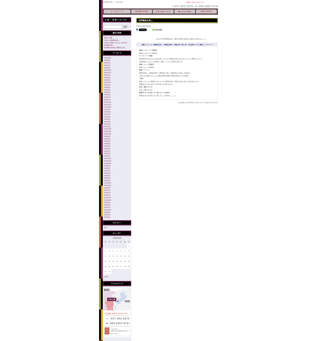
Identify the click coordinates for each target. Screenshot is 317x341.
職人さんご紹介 (185, 11)
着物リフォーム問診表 (146, 67)
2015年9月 (107, 165)
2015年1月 (107, 180)
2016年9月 (107, 136)
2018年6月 (107, 87)
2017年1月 (107, 126)
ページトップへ (292, 294)
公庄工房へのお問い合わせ (164, 84)
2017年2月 (107, 124)
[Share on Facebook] (137, 30)
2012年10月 (107, 209)
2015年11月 (107, 160)
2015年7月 (107, 170)
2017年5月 (107, 116)
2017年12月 (107, 102)
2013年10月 (107, 200)
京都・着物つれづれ (145, 90)
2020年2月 (107, 65)
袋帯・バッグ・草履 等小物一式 (171, 61)
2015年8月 (107, 168)
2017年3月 (107, 121)
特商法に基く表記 (180, 81)
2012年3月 (107, 214)
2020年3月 (107, 62)
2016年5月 (107, 146)
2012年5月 (107, 212)
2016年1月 (107, 155)
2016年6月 (107, 143)
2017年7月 (107, 114)
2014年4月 (107, 192)
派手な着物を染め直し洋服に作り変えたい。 (190, 39)
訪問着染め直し (109, 45)
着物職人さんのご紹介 (146, 84)
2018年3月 (107, 94)
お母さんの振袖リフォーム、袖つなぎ (115, 42)
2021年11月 (107, 57)
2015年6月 (107, 173)
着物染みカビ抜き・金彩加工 (180, 73)
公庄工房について (163, 11)
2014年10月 (107, 185)
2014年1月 (107, 195)
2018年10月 (107, 82)
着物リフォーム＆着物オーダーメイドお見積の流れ (156, 81)
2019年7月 (107, 75)
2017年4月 (107, 119)
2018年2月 (107, 97)
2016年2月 (107, 153)
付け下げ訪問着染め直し (164, 39)
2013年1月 (107, 207)
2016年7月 (107, 141)
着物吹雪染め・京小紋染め (180, 75)
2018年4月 (107, 92)
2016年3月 (107, 151)
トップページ (117, 11)
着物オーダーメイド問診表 (148, 53)
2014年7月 (107, 190)
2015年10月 (107, 163)
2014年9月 (107, 187)
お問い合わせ (207, 11)
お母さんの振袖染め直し (111, 40)
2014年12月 (107, 182)
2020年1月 (107, 67)
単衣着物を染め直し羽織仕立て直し (115, 47)
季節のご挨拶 (108, 37)
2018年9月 (107, 84)
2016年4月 (107, 148)
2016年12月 (107, 128)
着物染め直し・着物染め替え (148, 73)
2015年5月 (107, 175)
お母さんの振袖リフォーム (148, 75)
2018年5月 (107, 89)
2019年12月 (107, 70)
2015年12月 (107, 158)
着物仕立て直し (164, 73)
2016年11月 (107, 131)
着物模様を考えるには (146, 59)
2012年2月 (107, 217)
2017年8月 (107, 111)
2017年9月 (107, 109)
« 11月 (106, 276)
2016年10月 (107, 133)
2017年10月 (107, 106)
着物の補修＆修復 (164, 75)
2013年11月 (107, 197)
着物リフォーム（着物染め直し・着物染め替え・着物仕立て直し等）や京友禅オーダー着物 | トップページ (177, 45)
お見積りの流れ (141, 11)
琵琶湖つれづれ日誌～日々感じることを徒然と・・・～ (157, 95)
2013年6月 (107, 202)
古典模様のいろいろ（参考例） (149, 61)
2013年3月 (107, 204)
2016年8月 (107, 138)
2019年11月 (107, 72)
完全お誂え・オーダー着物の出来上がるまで (170, 59)
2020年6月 (107, 60)
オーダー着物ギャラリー (194, 59)
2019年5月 (107, 77)
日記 (105, 227)
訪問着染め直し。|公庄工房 (112, 2)
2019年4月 (107, 80)
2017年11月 (107, 104)
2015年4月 (107, 177)
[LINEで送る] (157, 30)
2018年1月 (107, 99)
